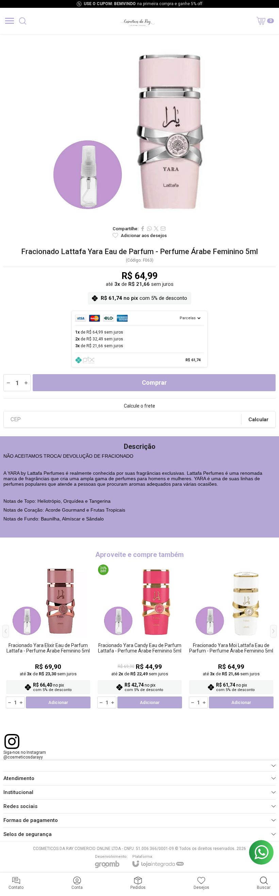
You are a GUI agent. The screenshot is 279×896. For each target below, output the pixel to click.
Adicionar (58, 702)
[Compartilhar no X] (156, 228)
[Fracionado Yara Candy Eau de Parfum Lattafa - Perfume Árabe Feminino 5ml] (139, 636)
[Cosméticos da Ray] (137, 21)
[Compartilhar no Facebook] (142, 228)
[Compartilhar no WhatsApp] (149, 228)
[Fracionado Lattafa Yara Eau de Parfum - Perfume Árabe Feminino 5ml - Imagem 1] (139, 128)
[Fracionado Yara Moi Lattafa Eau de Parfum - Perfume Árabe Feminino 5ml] (231, 636)
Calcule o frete (139, 405)
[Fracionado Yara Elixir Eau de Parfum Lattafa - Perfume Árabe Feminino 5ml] (48, 636)
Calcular (258, 419)
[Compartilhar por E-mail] (163, 228)
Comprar (154, 382)
